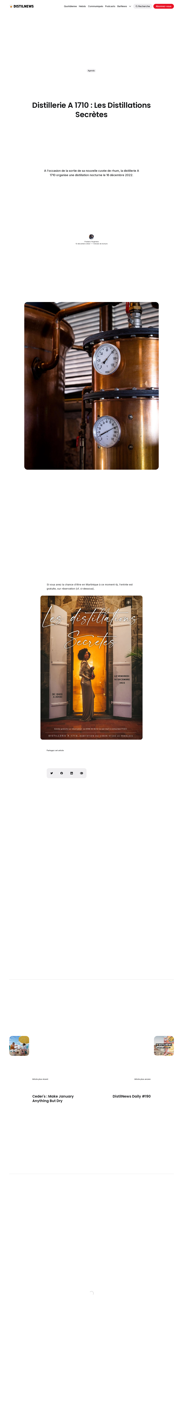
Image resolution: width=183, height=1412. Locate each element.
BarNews (122, 6)
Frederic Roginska (92, 242)
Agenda (91, 71)
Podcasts (110, 6)
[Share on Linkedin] (72, 773)
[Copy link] (82, 773)
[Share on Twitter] (52, 773)
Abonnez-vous (163, 6)
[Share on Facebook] (62, 773)
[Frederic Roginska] (91, 236)
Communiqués (95, 6)
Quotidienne (70, 6)
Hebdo (82, 6)
